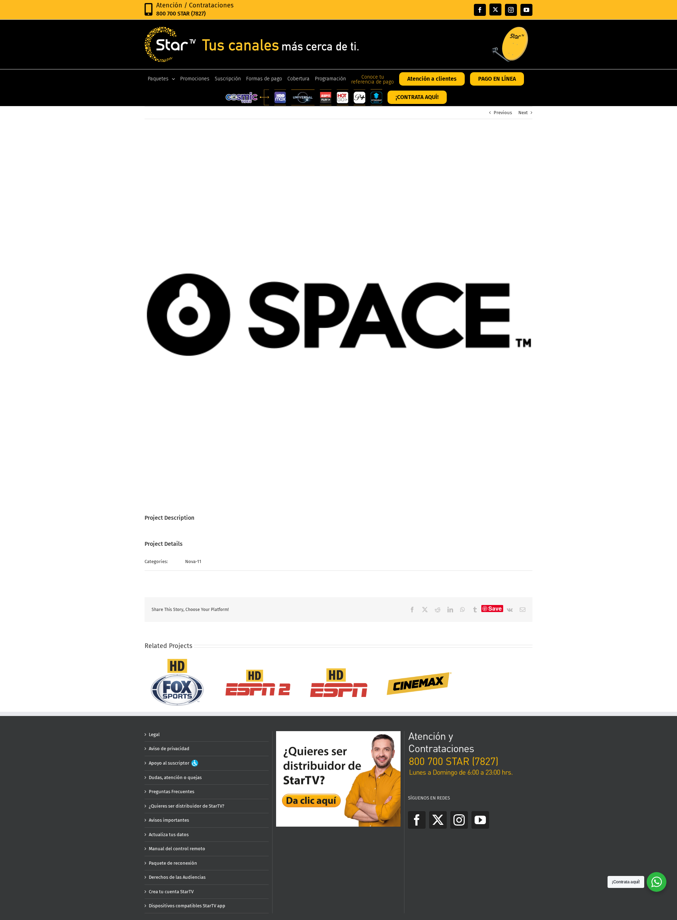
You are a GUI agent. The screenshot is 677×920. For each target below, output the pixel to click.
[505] (177, 661)
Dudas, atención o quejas (175, 777)
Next (523, 112)
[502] (258, 661)
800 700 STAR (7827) (181, 13)
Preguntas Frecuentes (171, 791)
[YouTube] (480, 820)
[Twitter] (438, 820)
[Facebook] (417, 820)
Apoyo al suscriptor (169, 763)
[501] (338, 661)
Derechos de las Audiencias (177, 877)
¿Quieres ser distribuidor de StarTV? (186, 806)
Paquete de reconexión (173, 863)
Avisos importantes (169, 820)
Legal (154, 734)
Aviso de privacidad (169, 748)
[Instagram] (459, 820)
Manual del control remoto (177, 848)
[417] (419, 661)
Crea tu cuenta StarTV (171, 891)
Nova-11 (193, 561)
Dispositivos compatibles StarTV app (187, 905)
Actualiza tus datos (169, 834)
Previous (503, 112)
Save (495, 608)
